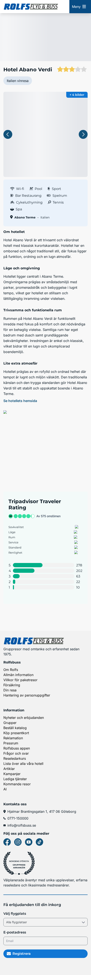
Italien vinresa (18, 81)
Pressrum (10, 743)
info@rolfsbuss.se (21, 825)
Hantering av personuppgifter (26, 695)
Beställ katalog (15, 728)
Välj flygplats (14, 914)
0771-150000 (17, 818)
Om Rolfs (10, 670)
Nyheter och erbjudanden (23, 717)
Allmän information (18, 675)
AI (5, 789)
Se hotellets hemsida (20, 401)
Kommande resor (17, 784)
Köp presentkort (16, 733)
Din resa (10, 690)
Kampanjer (12, 774)
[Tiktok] (39, 842)
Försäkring (11, 685)
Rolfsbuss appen (16, 748)
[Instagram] (18, 842)
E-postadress (14, 932)
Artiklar (9, 769)
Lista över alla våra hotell (23, 763)
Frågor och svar (16, 753)
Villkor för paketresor (20, 680)
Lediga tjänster (15, 779)
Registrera (21, 954)
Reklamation (13, 738)
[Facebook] (7, 842)
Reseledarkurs (14, 758)
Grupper (10, 723)
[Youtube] (28, 842)
